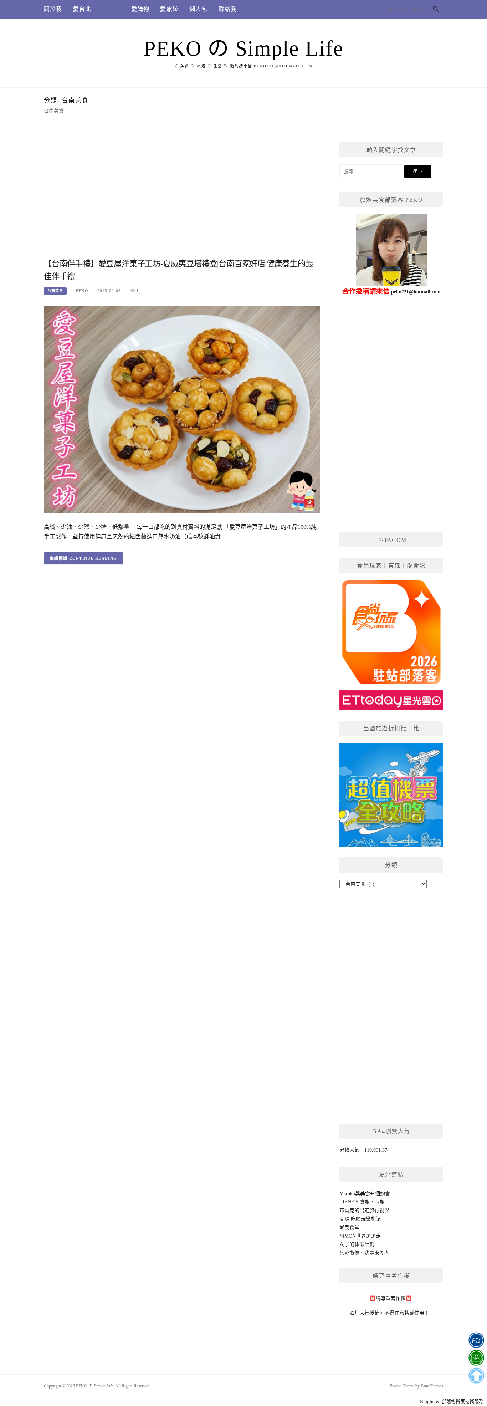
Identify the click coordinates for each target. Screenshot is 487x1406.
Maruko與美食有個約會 (364, 1193)
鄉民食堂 (349, 1227)
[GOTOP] (476, 1376)
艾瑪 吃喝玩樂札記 (360, 1219)
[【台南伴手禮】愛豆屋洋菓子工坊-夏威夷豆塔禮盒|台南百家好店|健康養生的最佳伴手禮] (182, 408)
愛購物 (140, 9)
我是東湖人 (376, 1253)
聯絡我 (228, 9)
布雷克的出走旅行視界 (364, 1210)
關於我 (53, 9)
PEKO (82, 290)
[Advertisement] (182, 199)
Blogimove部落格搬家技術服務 (451, 1401)
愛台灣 (111, 9)
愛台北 (82, 9)
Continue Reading (93, 558)
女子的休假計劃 (356, 1244)
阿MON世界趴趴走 (360, 1236)
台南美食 (55, 291)
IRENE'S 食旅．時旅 (362, 1202)
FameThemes (432, 1386)
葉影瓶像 (349, 1253)
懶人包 (198, 9)
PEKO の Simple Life (243, 48)
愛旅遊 (169, 9)
